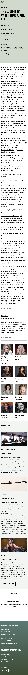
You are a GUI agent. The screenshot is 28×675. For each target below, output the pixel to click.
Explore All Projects (8, 584)
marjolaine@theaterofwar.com (9, 643)
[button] (26, 2)
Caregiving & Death (5, 25)
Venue (6, 40)
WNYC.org (13, 49)
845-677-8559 (5, 661)
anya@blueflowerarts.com (8, 659)
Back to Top (14, 593)
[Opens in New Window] (2, 670)
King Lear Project (7, 29)
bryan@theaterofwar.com (8, 634)
